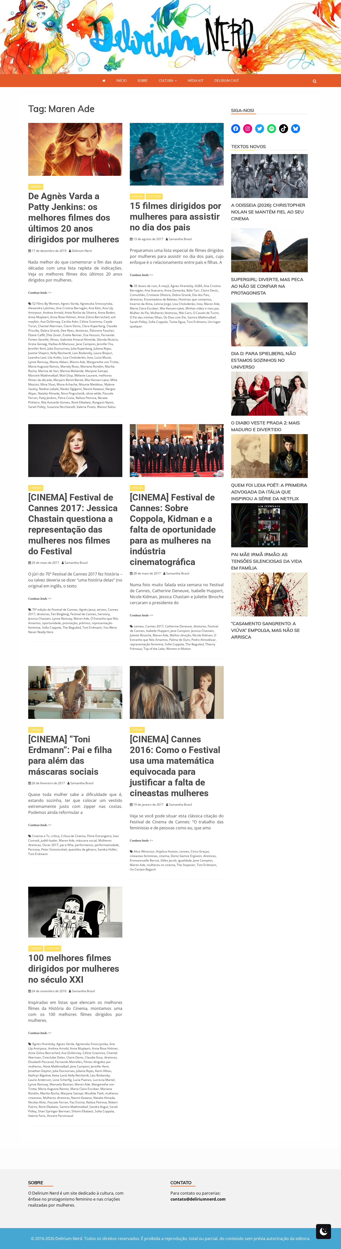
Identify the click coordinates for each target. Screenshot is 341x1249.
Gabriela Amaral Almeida (77, 339)
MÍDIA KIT (195, 81)
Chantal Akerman (50, 326)
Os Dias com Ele (175, 317)
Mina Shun (47, 384)
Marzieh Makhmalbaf (43, 375)
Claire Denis (72, 326)
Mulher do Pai (139, 313)
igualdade (185, 860)
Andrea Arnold (53, 312)
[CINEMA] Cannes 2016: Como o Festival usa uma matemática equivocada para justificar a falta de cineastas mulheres (175, 766)
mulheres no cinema (161, 865)
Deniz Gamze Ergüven (186, 856)
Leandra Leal (37, 357)
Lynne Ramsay (38, 362)
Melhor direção (180, 635)
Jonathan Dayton (39, 1071)
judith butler (49, 840)
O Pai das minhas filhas (146, 317)
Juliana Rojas (102, 348)
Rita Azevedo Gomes (55, 402)
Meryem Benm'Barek (68, 380)
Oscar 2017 (50, 845)
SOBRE (143, 81)
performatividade (107, 845)
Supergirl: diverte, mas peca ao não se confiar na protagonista (267, 286)
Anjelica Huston (167, 851)
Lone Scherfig (62, 1080)
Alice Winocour (144, 851)
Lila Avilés (54, 357)
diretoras (81, 330)
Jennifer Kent (37, 348)
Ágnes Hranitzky (181, 286)
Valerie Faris (36, 1116)
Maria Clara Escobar (144, 308)
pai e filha (66, 845)
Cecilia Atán (70, 321)
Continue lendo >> (39, 292)
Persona (34, 849)
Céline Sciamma (91, 321)
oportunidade (51, 623)
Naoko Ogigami (71, 389)
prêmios (84, 623)
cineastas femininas (144, 856)
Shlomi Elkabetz (82, 1111)
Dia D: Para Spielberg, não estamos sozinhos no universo (263, 360)
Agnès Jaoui (87, 609)
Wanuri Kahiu (106, 407)
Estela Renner (72, 335)
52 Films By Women (45, 303)
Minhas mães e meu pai (202, 308)
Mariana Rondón (91, 366)
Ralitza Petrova (86, 398)
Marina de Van (48, 371)
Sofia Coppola (158, 322)
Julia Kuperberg (81, 348)
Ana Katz (95, 308)
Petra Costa (66, 398)
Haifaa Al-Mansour (61, 344)
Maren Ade (77, 362)
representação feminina (146, 644)
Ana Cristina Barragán (71, 308)
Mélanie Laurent (85, 375)
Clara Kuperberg (93, 326)
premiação (69, 623)
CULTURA (166, 81)
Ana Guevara (154, 290)
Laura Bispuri (103, 353)
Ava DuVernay (50, 321)
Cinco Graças (200, 851)
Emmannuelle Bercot (144, 860)
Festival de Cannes (83, 614)
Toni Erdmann (196, 322)
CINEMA (35, 187)
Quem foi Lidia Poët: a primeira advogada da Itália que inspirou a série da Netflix (269, 491)
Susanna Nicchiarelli (61, 407)
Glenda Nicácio (107, 339)
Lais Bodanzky (82, 353)
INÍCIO (121, 81)
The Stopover (186, 865)
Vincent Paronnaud (60, 1116)
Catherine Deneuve (178, 626)
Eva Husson (91, 335)
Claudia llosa (94, 1057)
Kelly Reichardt (60, 353)
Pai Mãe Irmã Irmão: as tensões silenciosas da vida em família (266, 561)
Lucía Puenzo (82, 1080)
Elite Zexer (53, 335)
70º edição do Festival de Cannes (55, 609)
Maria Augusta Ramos (43, 366)
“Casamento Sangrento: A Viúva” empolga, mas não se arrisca (265, 630)
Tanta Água (177, 322)
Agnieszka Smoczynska (96, 303)
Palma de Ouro (179, 640)
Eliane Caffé (36, 335)
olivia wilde (93, 393)
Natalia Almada (48, 393)
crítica (55, 836)
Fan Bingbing (60, 614)
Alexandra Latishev (41, 308)
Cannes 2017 (154, 626)
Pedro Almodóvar (203, 640)
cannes (139, 626)
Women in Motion (178, 649)
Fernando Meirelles (68, 1062)
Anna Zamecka (174, 290)
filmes (54, 339)
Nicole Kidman (202, 635)
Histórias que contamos (194, 299)
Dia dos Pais (200, 295)
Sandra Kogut (98, 1107)
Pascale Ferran (57, 1102)
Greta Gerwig (37, 344)
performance (84, 845)
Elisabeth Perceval (41, 1062)
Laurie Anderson (39, 1080)
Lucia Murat (102, 357)
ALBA (198, 286)
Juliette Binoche (140, 635)
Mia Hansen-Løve (97, 380)
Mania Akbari (59, 362)
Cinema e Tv (40, 836)
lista (90, 357)
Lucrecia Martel (104, 1080)
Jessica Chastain (39, 618)
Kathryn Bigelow (39, 1075)
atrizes (101, 609)
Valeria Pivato (86, 407)
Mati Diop (66, 375)
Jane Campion (85, 344)
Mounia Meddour (91, 384)
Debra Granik (49, 330)
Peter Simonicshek (54, 849)
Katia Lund (59, 1075)
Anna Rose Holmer (63, 317)
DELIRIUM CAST (226, 81)
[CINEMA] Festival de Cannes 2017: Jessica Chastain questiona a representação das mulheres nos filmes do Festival (73, 524)
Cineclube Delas (53, 1057)
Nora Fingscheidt (72, 393)
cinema (164, 856)
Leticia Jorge (162, 304)
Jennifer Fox (105, 344)
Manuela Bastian (61, 1084)
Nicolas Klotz (37, 1102)
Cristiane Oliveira (158, 295)
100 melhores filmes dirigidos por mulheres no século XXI (73, 969)
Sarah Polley (36, 407)
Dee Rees (67, 330)
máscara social (86, 840)
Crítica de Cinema (73, 836)
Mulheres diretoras (164, 313)
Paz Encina (77, 1102)
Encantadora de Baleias (160, 299)
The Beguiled (72, 627)
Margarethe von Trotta (102, 362)
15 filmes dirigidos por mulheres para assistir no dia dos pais (175, 217)
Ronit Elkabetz (81, 402)
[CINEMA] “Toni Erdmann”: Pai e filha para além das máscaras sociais (70, 755)
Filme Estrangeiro (99, 836)
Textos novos (248, 146)
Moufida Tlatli (94, 1093)
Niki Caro (185, 313)
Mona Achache (67, 384)
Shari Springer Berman (54, 1111)
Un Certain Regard (143, 869)
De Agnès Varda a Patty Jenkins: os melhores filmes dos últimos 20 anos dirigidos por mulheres (73, 218)
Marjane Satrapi (96, 371)
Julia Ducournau (58, 348)
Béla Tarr (192, 290)
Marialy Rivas (69, 366)
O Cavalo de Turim (206, 313)
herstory (104, 614)
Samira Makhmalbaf (201, 317)
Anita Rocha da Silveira (80, 312)
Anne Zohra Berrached (93, 317)
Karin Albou (103, 1071)
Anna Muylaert (38, 317)
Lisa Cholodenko (74, 357)
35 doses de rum (145, 286)
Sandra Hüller (107, 849)
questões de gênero (82, 849)
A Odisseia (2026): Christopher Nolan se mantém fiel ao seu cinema (268, 211)
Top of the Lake (154, 649)
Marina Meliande (72, 371)
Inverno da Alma (141, 304)
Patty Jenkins (47, 398)
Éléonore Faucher (102, 330)
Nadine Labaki (49, 389)
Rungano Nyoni (102, 402)
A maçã (164, 286)
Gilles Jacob (168, 860)
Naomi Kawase (93, 389)
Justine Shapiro (38, 353)
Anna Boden (106, 312)
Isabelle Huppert (157, 631)
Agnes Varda (70, 303)
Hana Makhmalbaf (56, 1066)
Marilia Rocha (49, 1093)
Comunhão (137, 295)
